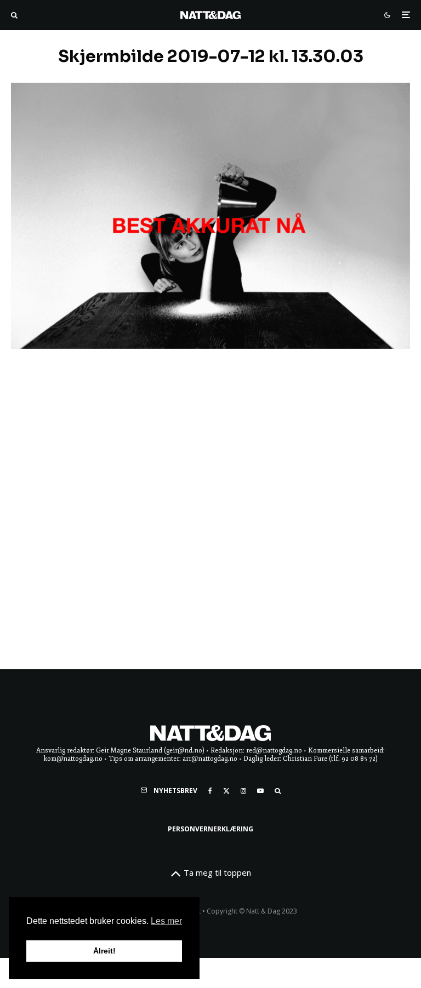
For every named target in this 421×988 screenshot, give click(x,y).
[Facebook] (210, 791)
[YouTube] (260, 791)
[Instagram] (243, 791)
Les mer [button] (166, 921)
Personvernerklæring (210, 829)
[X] (226, 791)
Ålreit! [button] (104, 950)
